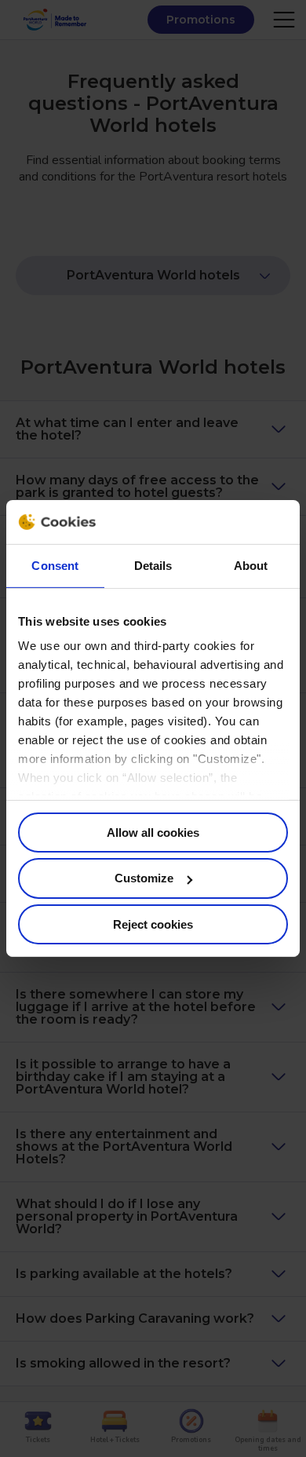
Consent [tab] (54, 564)
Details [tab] (153, 564)
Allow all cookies (153, 831)
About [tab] (251, 564)
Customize (144, 878)
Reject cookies (153, 924)
